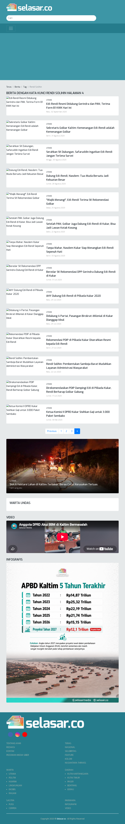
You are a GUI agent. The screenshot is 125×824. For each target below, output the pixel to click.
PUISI (11, 804)
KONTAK (10, 751)
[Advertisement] (62, 57)
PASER (70, 781)
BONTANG (72, 785)
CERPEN (12, 808)
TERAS (68, 743)
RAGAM (12, 793)
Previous (52, 431)
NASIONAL (70, 747)
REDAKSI (10, 747)
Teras (9, 87)
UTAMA (12, 773)
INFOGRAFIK (71, 804)
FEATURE (69, 755)
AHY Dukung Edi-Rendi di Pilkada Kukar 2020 (73, 296)
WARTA (10, 770)
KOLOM (68, 759)
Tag (25, 87)
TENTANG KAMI (13, 743)
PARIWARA (70, 800)
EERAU (70, 789)
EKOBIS (12, 789)
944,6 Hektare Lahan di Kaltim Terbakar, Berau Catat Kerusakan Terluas (53, 484)
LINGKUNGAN (15, 785)
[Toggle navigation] (10, 28)
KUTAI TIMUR (73, 777)
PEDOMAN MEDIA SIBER (17, 755)
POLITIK (12, 777)
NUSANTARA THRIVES (75, 762)
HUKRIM (13, 781)
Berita (17, 87)
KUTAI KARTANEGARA (77, 773)
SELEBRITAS (70, 751)
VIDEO (68, 808)
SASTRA (10, 800)
